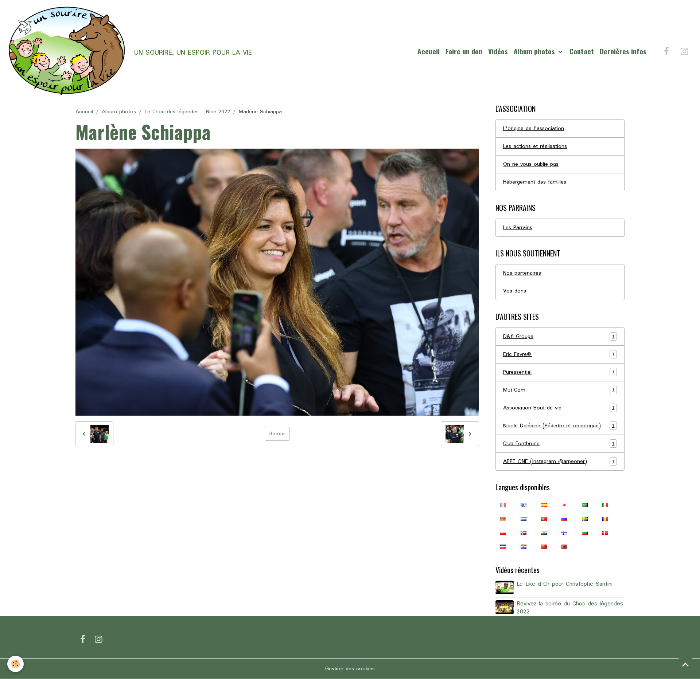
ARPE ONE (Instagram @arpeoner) (558, 461)
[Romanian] (605, 519)
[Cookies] (15, 664)
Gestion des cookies (350, 668)
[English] (523, 505)
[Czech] (503, 546)
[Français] (503, 505)
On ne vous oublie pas (531, 164)
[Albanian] (564, 546)
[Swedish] (584, 519)
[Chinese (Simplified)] (544, 546)
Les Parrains (517, 227)
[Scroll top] (685, 664)
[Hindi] (544, 532)
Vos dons (514, 291)
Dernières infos (623, 51)
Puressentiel (558, 372)
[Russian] (564, 519)
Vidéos (498, 51)
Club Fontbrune (558, 443)
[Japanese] (564, 505)
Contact (581, 51)
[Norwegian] (523, 532)
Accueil (428, 51)
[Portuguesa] (544, 519)
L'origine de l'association (533, 128)
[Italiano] (605, 505)
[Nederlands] (523, 519)
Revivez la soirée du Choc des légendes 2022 (570, 607)
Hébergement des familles (534, 182)
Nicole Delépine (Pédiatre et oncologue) (558, 425)
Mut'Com (558, 390)
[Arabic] (584, 505)
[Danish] (605, 532)
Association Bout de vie (558, 408)
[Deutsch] (503, 519)
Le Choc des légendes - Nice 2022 (187, 111)
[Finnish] (564, 532)
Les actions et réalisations (535, 146)
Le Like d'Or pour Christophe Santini (564, 584)
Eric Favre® (558, 354)
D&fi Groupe (558, 336)
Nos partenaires (522, 273)
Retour (277, 433)
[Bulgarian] (584, 532)
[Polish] (503, 532)
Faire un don (464, 51)
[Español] (544, 505)
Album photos (535, 51)
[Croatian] (523, 546)
